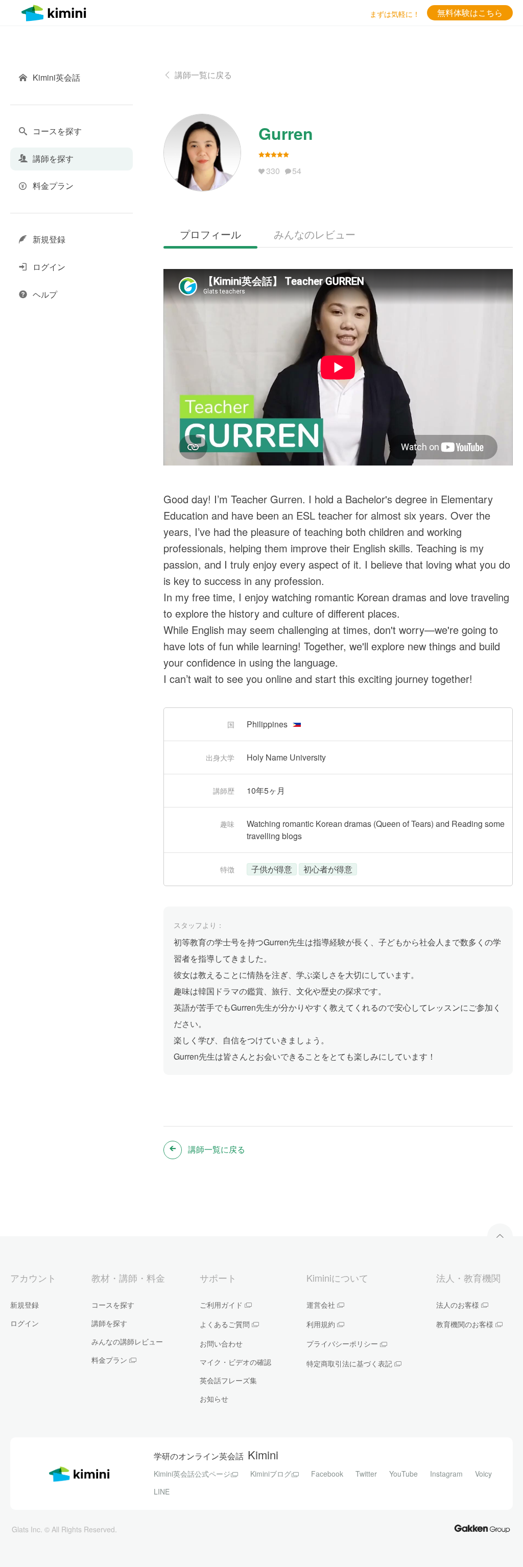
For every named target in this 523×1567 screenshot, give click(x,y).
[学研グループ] (482, 1528)
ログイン (24, 1323)
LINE (162, 1491)
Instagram (446, 1473)
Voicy (483, 1473)
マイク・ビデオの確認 (235, 1362)
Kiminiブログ (270, 1473)
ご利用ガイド (221, 1305)
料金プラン (109, 1360)
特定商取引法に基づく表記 (349, 1363)
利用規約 (320, 1324)
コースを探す (112, 1305)
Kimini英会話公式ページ (192, 1473)
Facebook (327, 1473)
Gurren (285, 133)
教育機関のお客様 (464, 1324)
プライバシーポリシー (342, 1343)
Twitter (366, 1473)
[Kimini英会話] (56, 11)
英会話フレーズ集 (228, 1380)
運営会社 (320, 1305)
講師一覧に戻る (203, 75)
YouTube (403, 1473)
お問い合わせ (221, 1343)
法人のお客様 (457, 1305)
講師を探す (109, 1323)
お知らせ (214, 1398)
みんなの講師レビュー (127, 1341)
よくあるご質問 (225, 1324)
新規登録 (24, 1305)
